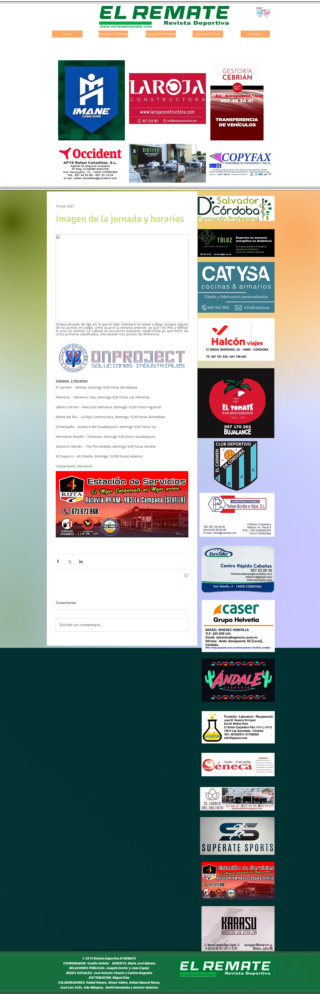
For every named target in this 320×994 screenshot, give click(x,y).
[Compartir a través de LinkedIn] (81, 561)
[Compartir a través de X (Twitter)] (69, 561)
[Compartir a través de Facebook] (58, 561)
